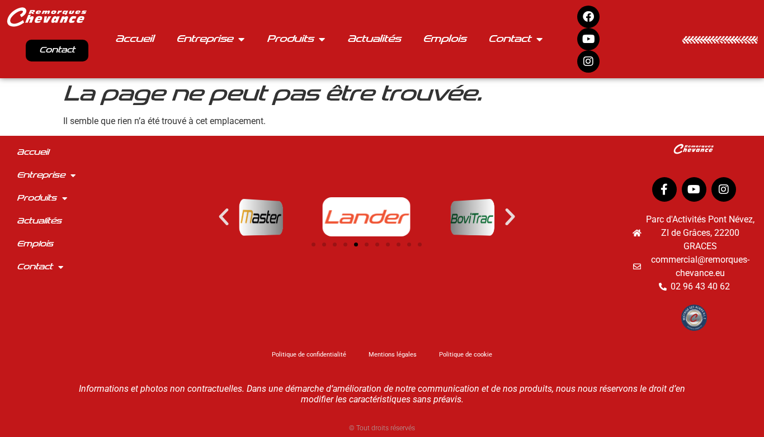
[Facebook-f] (664, 189)
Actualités (373, 39)
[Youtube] (588, 39)
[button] (224, 217)
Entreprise (204, 39)
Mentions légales (393, 354)
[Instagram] (588, 61)
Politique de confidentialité (309, 354)
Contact (509, 39)
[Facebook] (588, 17)
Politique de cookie (465, 354)
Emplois (444, 39)
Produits (290, 39)
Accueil (134, 39)
